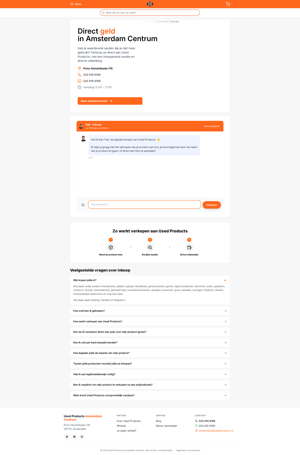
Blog (158, 420)
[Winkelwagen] (228, 4)
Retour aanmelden (166, 425)
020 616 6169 (92, 74)
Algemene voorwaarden (188, 450)
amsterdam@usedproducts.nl (216, 430)
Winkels (121, 425)
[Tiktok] (67, 437)
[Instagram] (82, 437)
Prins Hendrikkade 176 (98, 68)
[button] (150, 280)
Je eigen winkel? (126, 430)
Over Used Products (128, 420)
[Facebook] (74, 437)
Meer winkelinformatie (94, 101)
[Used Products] (150, 4)
